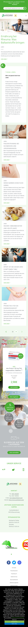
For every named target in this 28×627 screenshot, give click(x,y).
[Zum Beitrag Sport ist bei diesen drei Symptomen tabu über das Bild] (14, 255)
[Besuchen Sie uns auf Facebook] (9, 562)
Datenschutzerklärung (18, 617)
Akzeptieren (14, 621)
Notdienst (14, 4)
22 (12, 331)
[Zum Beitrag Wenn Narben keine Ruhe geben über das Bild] (14, 171)
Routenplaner (14, 570)
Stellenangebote (14, 582)
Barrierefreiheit (14, 579)
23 (16, 331)
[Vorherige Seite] (6, 331)
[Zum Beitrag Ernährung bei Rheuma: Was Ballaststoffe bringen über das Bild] (14, 27)
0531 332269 (16, 3)
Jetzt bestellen (14, 387)
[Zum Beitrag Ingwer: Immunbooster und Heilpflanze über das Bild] (14, 214)
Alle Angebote (14, 397)
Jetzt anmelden (14, 452)
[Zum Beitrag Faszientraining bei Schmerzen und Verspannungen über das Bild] (14, 132)
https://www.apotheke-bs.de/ (16, 500)
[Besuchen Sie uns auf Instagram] (19, 562)
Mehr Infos (14, 623)
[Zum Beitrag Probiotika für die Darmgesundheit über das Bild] (14, 294)
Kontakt (14, 567)
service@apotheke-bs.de (16, 498)
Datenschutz (14, 576)
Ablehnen (14, 619)
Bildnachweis (14, 585)
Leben (2, 47)
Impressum (14, 573)
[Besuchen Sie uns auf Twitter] (14, 562)
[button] (26, 368)
